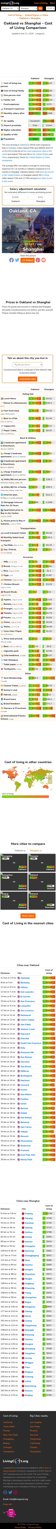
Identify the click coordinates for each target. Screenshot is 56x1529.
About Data (20, 1527)
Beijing (6, 1443)
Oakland (23, 18)
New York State (10, 1434)
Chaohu (33, 1447)
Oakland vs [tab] (20, 850)
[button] (11, 259)
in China (45, 175)
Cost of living (41, 3)
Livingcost (39, 33)
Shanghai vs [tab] (35, 850)
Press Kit (7, 1504)
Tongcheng (35, 1439)
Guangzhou (8, 1451)
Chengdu (7, 1447)
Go (40, 8)
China (45, 15)
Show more (28, 915)
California (8, 1422)
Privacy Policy (34, 1527)
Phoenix (34, 1430)
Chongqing (8, 1439)
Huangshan (35, 1451)
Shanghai (35, 18)
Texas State (9, 1426)
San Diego (35, 1426)
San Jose (34, 1434)
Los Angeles (36, 1422)
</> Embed (27, 260)
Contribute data (28, 379)
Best (52, 3)
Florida (6, 1430)
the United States (40, 154)
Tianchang (35, 1443)
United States (32, 15)
